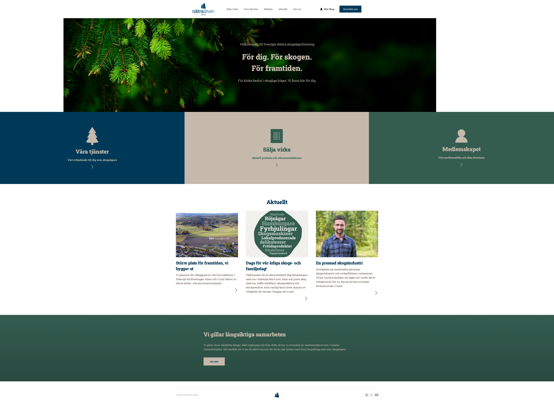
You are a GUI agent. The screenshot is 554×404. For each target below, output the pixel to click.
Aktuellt (277, 201)
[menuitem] (232, 9)
